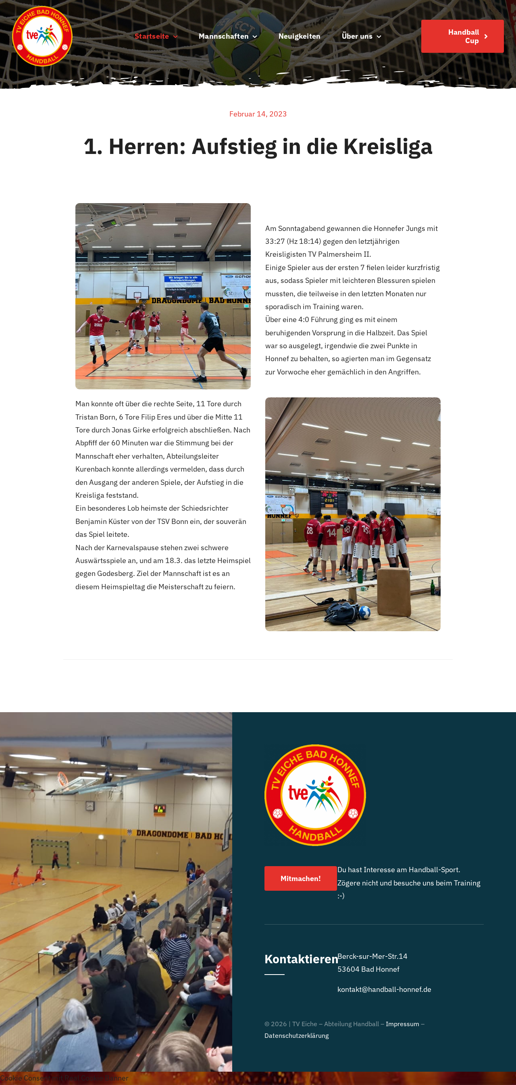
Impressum (402, 1024)
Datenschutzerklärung (296, 1035)
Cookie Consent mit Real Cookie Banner (64, 1078)
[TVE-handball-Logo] (42, 9)
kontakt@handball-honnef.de (384, 989)
